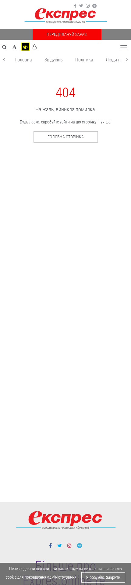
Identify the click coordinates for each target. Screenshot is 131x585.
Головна (23, 60)
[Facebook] (75, 5)
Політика (84, 60)
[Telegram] (94, 5)
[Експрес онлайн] (65, 16)
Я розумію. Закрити (103, 577)
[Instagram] (88, 5)
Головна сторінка (66, 136)
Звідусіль (53, 60)
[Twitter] (81, 5)
